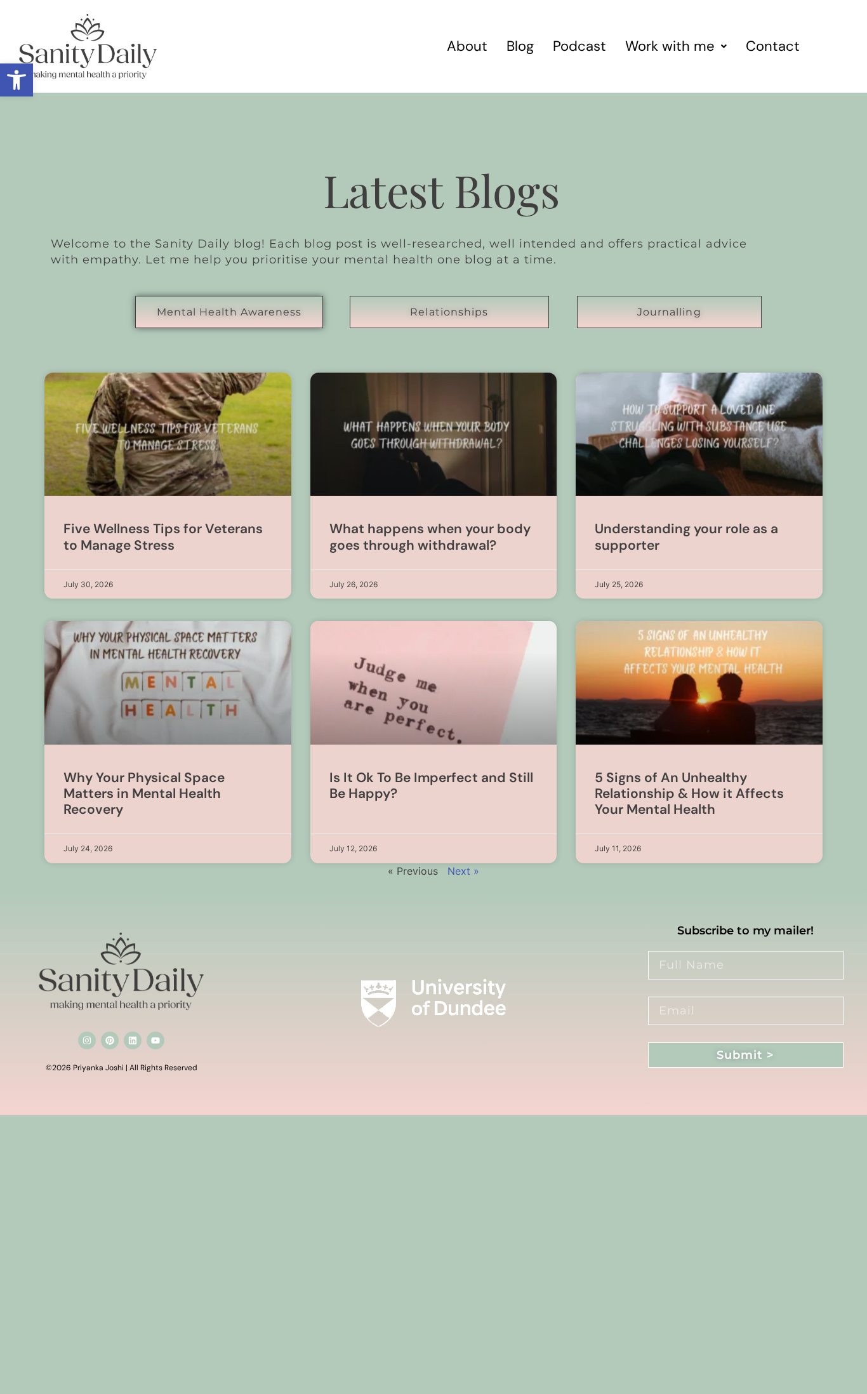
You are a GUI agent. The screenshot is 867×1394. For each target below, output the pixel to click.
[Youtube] (155, 1040)
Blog (520, 46)
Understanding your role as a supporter (686, 537)
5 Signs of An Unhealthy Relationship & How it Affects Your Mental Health (689, 793)
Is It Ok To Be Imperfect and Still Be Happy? (431, 785)
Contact (773, 46)
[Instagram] (87, 1040)
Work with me (670, 46)
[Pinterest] (110, 1040)
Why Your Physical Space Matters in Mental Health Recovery (144, 793)
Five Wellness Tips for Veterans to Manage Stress (163, 537)
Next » (463, 871)
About (467, 46)
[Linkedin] (133, 1040)
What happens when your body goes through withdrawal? (430, 537)
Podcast (579, 46)
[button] (16, 79)
